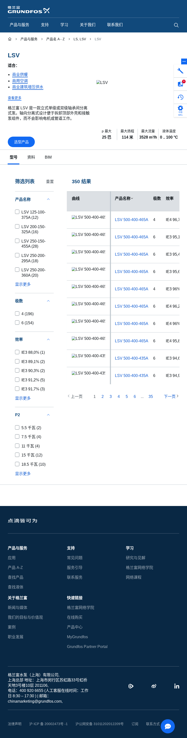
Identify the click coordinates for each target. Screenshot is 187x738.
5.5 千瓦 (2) (31, 428)
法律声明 (14, 724)
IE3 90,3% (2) (33, 371)
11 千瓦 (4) (30, 446)
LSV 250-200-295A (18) (33, 258)
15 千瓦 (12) (31, 455)
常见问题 (75, 558)
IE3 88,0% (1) (33, 352)
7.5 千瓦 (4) (31, 437)
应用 (12, 558)
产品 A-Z (15, 568)
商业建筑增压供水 (27, 87)
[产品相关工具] (180, 71)
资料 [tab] (31, 157)
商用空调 (20, 81)
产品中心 (75, 627)
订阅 (134, 724)
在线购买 (75, 617)
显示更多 (23, 284)
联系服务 (75, 577)
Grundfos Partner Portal (87, 647)
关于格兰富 (17, 598)
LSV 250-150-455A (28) (33, 244)
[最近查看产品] (180, 97)
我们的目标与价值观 (25, 617)
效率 (170, 198)
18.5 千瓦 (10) (33, 464)
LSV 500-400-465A (131, 220)
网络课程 (133, 577)
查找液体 (15, 587)
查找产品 (15, 577)
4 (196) (27, 314)
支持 (71, 548)
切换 (184, 61)
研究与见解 (135, 558)
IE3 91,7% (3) (33, 389)
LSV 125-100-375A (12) (33, 215)
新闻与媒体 (17, 608)
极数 (157, 198)
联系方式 (153, 724)
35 (151, 396)
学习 (130, 548)
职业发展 (15, 637)
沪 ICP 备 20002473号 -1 (48, 724)
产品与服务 (17, 548)
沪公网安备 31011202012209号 (99, 724)
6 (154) (27, 323)
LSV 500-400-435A (131, 358)
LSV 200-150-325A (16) (33, 229)
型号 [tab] (14, 157)
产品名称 (123, 198)
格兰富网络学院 (139, 568)
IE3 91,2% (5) (33, 380)
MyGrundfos (77, 637)
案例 (12, 627)
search (176, 25)
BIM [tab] (48, 157)
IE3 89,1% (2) (33, 362)
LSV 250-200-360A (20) (33, 272)
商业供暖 (20, 74)
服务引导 (75, 568)
